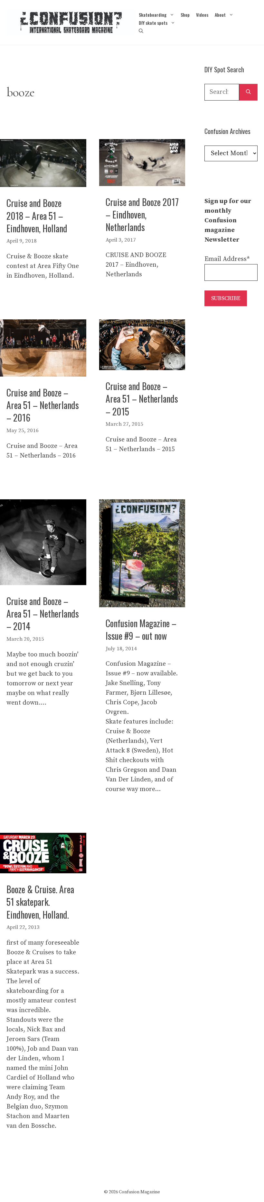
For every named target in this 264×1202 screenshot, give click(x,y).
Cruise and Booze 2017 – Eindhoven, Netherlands (142, 214)
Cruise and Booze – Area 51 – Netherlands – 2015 (142, 398)
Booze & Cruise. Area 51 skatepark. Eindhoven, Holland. (40, 902)
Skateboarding (152, 14)
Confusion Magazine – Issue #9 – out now (141, 629)
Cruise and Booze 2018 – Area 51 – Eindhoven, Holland (36, 215)
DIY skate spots (153, 22)
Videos (202, 14)
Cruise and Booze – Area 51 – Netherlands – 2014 (42, 613)
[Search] (248, 92)
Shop (185, 14)
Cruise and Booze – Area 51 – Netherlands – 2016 (42, 405)
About (220, 14)
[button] (141, 31)
